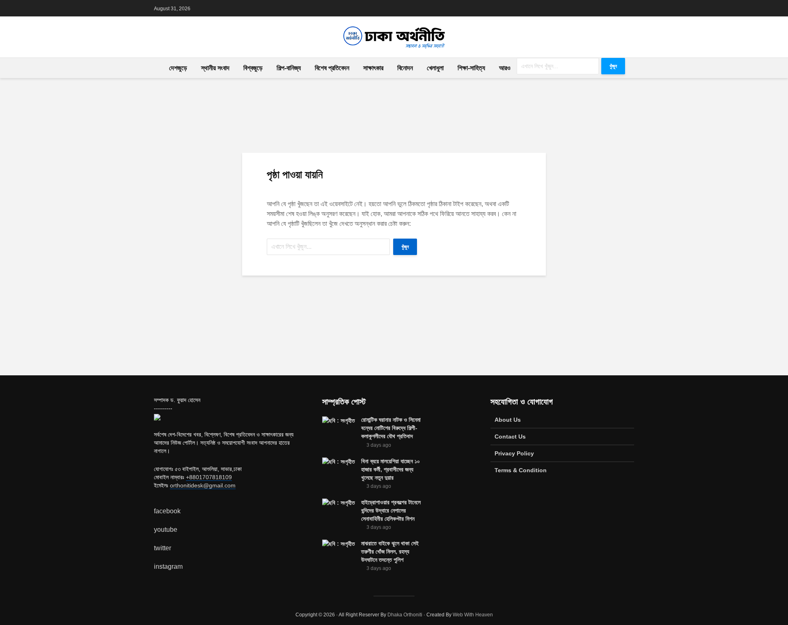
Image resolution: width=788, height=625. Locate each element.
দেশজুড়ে (178, 67)
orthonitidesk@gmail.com (203, 485)
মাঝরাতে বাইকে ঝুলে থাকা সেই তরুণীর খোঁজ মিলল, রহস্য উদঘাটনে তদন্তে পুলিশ (390, 551)
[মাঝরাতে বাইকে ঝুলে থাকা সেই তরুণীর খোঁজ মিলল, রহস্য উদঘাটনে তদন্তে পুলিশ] (338, 543)
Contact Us (510, 436)
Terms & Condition (521, 470)
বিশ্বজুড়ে (253, 67)
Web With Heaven (473, 615)
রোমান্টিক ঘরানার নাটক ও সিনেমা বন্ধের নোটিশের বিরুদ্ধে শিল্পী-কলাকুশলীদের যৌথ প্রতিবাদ (391, 427)
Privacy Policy (514, 453)
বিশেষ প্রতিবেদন (332, 67)
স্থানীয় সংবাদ (215, 67)
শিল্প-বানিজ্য (289, 67)
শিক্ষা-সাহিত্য (471, 67)
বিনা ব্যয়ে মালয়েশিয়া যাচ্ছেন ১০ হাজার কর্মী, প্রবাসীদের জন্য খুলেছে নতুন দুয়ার (390, 469)
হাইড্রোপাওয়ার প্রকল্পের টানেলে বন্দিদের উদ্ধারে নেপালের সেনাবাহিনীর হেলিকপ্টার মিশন (391, 510)
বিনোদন (405, 67)
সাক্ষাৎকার (373, 67)
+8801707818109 (209, 477)
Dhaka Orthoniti (404, 615)
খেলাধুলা (435, 67)
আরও (505, 67)
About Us (508, 419)
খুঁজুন (613, 66)
